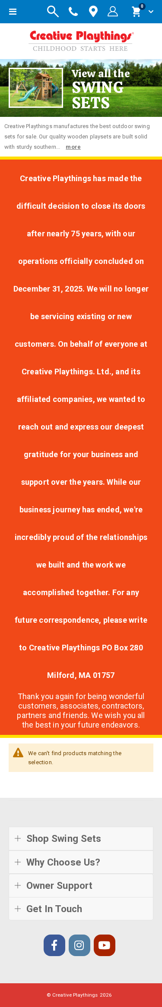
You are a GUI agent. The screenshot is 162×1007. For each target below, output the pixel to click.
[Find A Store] (93, 12)
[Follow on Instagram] (79, 945)
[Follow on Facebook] (54, 945)
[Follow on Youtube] (104, 945)
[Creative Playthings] (81, 39)
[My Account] (113, 11)
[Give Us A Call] (73, 12)
